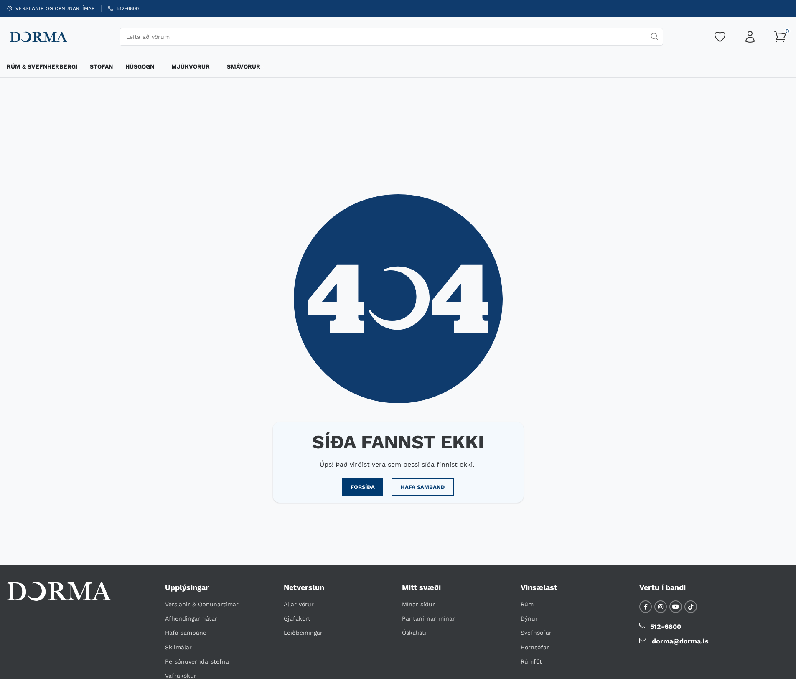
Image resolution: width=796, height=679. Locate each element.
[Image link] (59, 591)
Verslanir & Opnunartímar (202, 604)
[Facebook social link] (645, 606)
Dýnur (529, 618)
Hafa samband (186, 632)
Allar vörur (299, 604)
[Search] (654, 37)
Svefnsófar (536, 632)
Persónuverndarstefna (197, 661)
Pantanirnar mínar (428, 618)
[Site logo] (38, 36)
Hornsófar (535, 647)
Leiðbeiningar (303, 632)
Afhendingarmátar (191, 618)
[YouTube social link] (675, 606)
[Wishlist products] (720, 36)
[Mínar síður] (750, 36)
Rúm (527, 604)
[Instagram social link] (660, 606)
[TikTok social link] (690, 606)
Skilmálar (178, 647)
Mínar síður (418, 604)
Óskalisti (414, 632)
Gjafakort (297, 618)
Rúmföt (531, 661)
